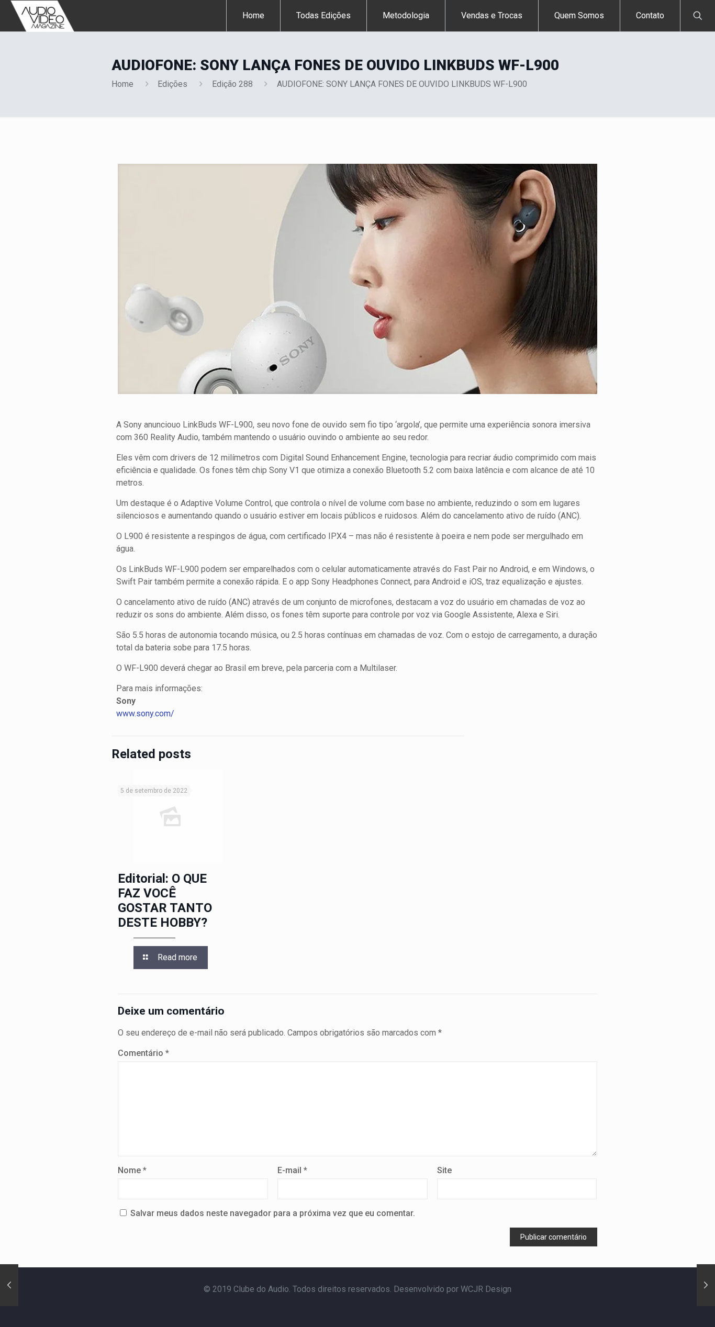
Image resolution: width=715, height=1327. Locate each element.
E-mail (292, 1170)
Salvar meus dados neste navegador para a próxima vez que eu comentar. (272, 1213)
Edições (172, 84)
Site (444, 1170)
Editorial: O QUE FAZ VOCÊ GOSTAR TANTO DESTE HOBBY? (165, 900)
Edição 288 (232, 84)
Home (122, 84)
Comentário (143, 1053)
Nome (132, 1170)
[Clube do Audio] (42, 15)
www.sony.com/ (145, 713)
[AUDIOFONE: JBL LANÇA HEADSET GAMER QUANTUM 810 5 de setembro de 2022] (706, 1285)
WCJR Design (486, 1289)
